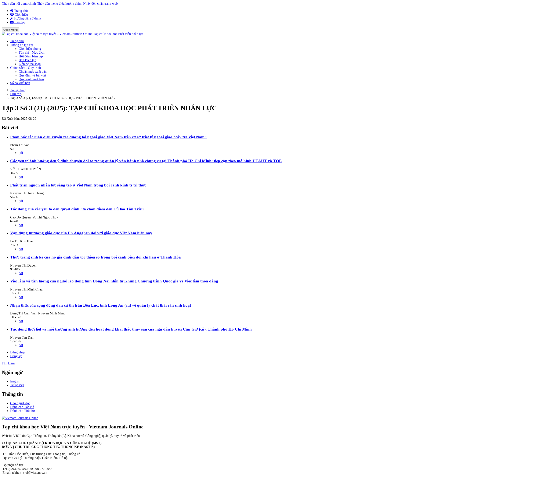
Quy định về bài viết (32, 75)
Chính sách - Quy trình (25, 67)
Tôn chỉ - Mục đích (31, 52)
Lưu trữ (15, 94)
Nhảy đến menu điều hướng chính (59, 3)
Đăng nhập (17, 352)
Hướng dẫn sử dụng (27, 18)
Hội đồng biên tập (31, 56)
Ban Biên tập (27, 60)
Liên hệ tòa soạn (30, 64)
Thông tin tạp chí (21, 45)
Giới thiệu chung (30, 48)
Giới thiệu (21, 14)
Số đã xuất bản (20, 83)
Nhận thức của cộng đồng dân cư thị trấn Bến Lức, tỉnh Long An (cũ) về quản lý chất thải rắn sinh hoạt (100, 305)
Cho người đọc (20, 403)
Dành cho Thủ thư (22, 411)
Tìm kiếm (8, 363)
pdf (21, 152)
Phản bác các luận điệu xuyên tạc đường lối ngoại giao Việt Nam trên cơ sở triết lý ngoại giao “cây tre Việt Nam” (108, 137)
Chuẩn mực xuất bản (33, 71)
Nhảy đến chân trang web (100, 3)
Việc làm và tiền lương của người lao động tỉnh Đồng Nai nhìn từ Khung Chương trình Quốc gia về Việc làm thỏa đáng (114, 281)
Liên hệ (19, 22)
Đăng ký (16, 356)
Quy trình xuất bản (31, 79)
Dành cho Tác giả (22, 407)
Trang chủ (20, 11)
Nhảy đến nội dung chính (19, 3)
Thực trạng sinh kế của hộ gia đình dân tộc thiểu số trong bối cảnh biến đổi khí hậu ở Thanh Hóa (95, 257)
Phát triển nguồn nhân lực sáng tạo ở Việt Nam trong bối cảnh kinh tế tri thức (78, 185)
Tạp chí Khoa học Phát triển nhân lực (118, 34)
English (15, 381)
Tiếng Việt (17, 385)
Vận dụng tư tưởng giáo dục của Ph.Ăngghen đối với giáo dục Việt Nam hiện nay (81, 233)
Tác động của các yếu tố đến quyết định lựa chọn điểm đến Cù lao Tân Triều (77, 209)
